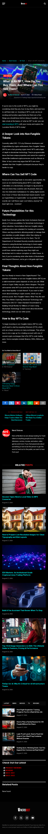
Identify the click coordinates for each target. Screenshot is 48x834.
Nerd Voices (14, 95)
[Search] (44, 3)
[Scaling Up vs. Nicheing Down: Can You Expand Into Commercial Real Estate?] (8, 750)
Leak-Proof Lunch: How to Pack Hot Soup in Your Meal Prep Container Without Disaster (30, 736)
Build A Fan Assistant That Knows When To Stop (22, 610)
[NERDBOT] (24, 3)
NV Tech (7, 76)
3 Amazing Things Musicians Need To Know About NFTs (11, 386)
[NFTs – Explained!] (11, 358)
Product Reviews (13, 768)
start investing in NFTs (10, 124)
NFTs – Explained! (8, 364)
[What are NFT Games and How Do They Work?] (32, 358)
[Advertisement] (24, 34)
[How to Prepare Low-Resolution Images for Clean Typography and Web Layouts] (24, 519)
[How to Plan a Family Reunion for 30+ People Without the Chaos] (8, 725)
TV (29, 703)
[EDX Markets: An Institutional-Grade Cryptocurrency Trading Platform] (24, 557)
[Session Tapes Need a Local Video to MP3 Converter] (24, 481)
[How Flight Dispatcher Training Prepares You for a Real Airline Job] (8, 712)
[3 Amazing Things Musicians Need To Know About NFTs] (11, 377)
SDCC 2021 (10, 773)
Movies (22, 703)
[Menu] (3, 3)
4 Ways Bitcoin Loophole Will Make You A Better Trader (35, 417)
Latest (6, 703)
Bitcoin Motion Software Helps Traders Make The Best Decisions (13, 417)
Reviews (36, 703)
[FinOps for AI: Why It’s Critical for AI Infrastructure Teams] (24, 668)
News (14, 703)
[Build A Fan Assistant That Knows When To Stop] (24, 595)
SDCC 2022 (10, 776)
